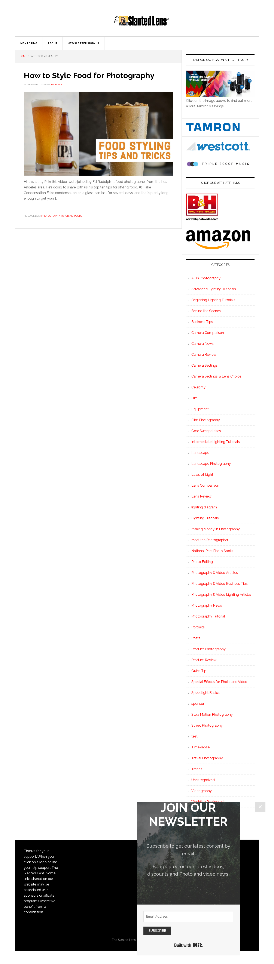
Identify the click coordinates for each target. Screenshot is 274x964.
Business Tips (202, 322)
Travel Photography (207, 758)
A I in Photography (205, 278)
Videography (201, 791)
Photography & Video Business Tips (219, 584)
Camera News (202, 344)
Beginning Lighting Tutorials (213, 300)
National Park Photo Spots (212, 551)
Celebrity (198, 387)
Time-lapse (200, 747)
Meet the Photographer (209, 540)
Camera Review (203, 354)
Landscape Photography (211, 464)
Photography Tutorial (57, 215)
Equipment (200, 409)
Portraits (198, 627)
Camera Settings (204, 365)
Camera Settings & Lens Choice (216, 376)
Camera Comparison (207, 333)
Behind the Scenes (206, 311)
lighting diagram (204, 507)
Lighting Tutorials (205, 518)
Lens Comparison (205, 485)
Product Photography (208, 649)
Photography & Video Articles (214, 573)
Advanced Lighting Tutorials (213, 289)
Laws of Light (202, 474)
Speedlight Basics (205, 693)
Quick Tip (198, 671)
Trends (196, 769)
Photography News (206, 605)
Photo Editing (202, 562)
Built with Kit (188, 945)
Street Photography (207, 725)
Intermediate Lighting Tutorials (215, 442)
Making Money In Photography (215, 529)
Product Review (203, 660)
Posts (78, 215)
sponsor (197, 704)
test (194, 736)
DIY (194, 398)
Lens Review (201, 496)
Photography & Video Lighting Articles (221, 594)
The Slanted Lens (141, 24)
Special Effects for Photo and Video (219, 682)
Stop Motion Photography (212, 714)
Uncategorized (203, 780)
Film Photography (205, 420)
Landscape (200, 453)
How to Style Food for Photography (89, 75)
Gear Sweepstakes (206, 431)
